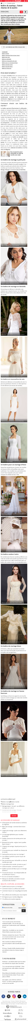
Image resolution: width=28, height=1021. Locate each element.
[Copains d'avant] (7, 1016)
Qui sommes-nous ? (7, 1001)
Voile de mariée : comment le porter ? (12, 866)
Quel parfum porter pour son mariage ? (13, 854)
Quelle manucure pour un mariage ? (12, 886)
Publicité (17, 1001)
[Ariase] (7, 1019)
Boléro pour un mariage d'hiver (10, 63)
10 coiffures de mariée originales (11, 899)
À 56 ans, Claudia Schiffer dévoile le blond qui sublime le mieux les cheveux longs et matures (13, 950)
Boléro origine (5, 53)
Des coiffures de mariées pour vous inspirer (14, 895)
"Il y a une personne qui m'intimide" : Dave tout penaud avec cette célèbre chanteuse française (13, 968)
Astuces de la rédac (7, 907)
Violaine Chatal (4, 11)
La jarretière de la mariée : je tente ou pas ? (14, 864)
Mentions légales (5, 1003)
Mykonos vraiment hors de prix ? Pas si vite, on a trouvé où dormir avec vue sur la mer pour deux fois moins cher (13, 936)
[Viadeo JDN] (20, 1016)
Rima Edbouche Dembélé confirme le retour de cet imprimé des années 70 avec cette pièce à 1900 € (13, 975)
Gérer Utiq (24, 1002)
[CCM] (7, 1010)
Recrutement (22, 1001)
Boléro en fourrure (6, 68)
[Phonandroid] (20, 1019)
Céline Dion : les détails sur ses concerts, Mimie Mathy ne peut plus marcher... (13, 931)
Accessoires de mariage (10, 820)
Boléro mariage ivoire (7, 64)
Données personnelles (6, 1002)
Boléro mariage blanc (7, 66)
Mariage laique (6, 806)
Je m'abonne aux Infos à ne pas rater (15, 47)
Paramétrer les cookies (16, 1002)
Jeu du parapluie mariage (9, 814)
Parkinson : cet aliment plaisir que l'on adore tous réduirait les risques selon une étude (13, 962)
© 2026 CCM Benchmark (21, 1003)
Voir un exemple (22, 907)
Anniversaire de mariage (9, 810)
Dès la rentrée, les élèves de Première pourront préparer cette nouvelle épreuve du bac (14, 943)
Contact (13, 1001)
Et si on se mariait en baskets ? (10, 876)
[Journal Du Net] (20, 1010)
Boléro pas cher (6, 57)
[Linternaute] (7, 1013)
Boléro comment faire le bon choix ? (11, 55)
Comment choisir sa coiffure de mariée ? (13, 888)
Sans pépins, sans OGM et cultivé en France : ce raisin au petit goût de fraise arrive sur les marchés (12, 981)
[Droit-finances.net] (20, 1013)
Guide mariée (11, 3)
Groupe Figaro (12, 1003)
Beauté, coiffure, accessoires (12, 884)
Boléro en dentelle (6, 59)
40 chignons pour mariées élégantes (12, 897)
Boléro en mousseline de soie (9, 61)
